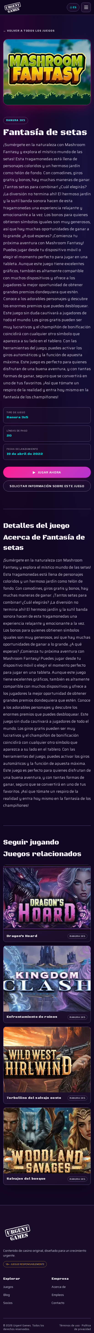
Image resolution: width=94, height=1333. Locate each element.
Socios (8, 1302)
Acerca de (59, 1286)
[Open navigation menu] (86, 7)
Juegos (8, 1286)
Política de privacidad (82, 1327)
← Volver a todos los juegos (29, 31)
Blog (6, 1294)
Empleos (58, 1294)
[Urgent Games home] (12, 7)
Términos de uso (69, 1326)
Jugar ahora (47, 472)
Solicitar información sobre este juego (47, 486)
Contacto (58, 1302)
